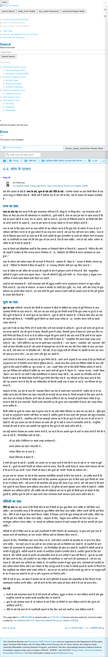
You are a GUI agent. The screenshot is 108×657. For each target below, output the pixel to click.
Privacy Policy (77, 650)
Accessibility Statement (13, 653)
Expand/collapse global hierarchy (6, 161)
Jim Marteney (19, 620)
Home (16, 161)
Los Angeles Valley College (25, 186)
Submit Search (8, 56)
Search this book (7, 47)
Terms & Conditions (93, 650)
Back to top (8, 628)
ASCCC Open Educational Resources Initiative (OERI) (64, 186)
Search (7, 155)
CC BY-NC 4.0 (56, 617)
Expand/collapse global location (103, 160)
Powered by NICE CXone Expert (42, 641)
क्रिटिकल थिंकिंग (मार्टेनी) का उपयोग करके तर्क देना (64, 161)
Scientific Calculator (14, 87)
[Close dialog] (2, 135)
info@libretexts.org (64, 653)
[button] (10, 107)
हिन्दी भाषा (32, 161)
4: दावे (95, 161)
